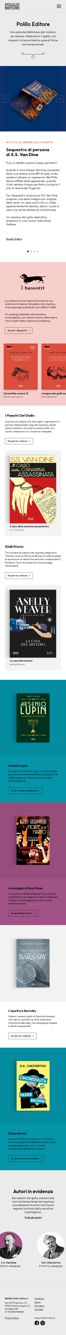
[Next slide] (60, 98)
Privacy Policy (12, 1318)
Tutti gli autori (33, 1217)
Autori (38, 1302)
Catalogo (39, 1298)
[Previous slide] (6, 98)
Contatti (39, 1309)
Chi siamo (39, 1305)
